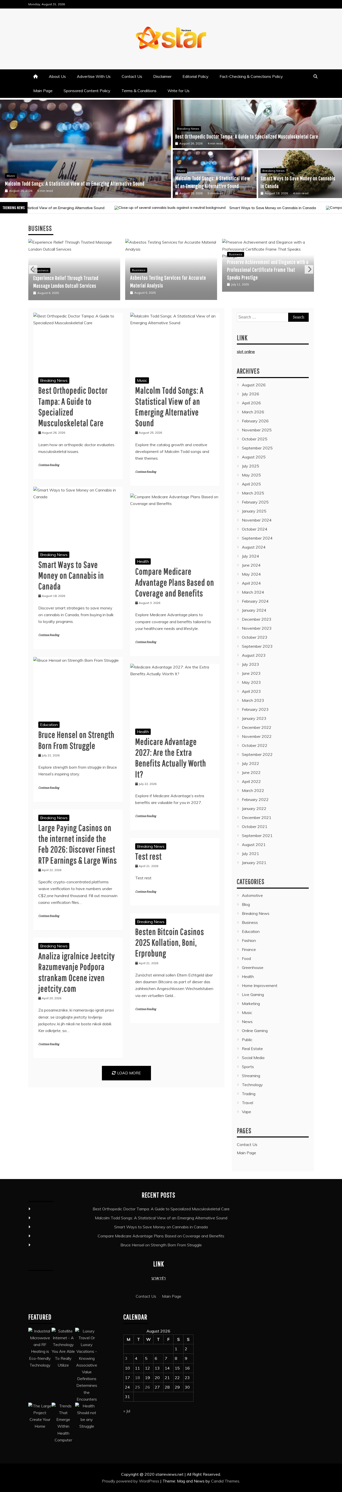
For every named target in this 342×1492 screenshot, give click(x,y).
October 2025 (254, 438)
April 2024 (251, 583)
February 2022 (255, 799)
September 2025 (257, 447)
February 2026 (255, 420)
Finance (249, 949)
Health (143, 561)
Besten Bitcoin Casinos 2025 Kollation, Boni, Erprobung (169, 942)
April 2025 (251, 483)
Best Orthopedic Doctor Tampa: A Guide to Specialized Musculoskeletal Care (246, 136)
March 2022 (253, 790)
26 (147, 1387)
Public (247, 1039)
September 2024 (257, 538)
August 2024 (254, 547)
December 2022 (256, 727)
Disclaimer (162, 76)
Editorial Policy (196, 76)
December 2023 (256, 619)
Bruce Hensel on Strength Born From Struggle (161, 1244)
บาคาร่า (158, 1277)
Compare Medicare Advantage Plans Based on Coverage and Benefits (174, 582)
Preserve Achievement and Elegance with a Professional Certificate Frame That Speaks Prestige (171, 269)
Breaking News (18, 176)
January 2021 (254, 862)
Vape (246, 1111)
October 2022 (254, 745)
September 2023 (257, 646)
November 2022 (257, 736)
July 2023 (250, 664)
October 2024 (254, 529)
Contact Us (132, 76)
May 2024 (251, 574)
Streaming (251, 1075)
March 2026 (253, 411)
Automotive (252, 895)
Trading (248, 1093)
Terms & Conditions (138, 90)
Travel (247, 1102)
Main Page (43, 90)
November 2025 (257, 429)
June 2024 (251, 565)
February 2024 (255, 601)
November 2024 (257, 520)
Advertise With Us (94, 76)
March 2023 (253, 700)
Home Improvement (259, 985)
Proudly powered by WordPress (131, 1480)
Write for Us (178, 90)
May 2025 (251, 474)
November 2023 (257, 628)
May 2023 (251, 682)
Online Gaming (255, 1030)
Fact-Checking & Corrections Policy (251, 76)
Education (49, 724)
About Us (57, 76)
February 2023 (255, 709)
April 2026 (251, 402)
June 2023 (251, 673)
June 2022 (251, 772)
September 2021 (257, 835)
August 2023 (254, 655)
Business (42, 270)
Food (246, 958)
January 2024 (254, 610)
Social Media (253, 1057)
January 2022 (254, 808)
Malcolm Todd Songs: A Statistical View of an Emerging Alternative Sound (161, 1217)
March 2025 (253, 492)
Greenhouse (252, 967)
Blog (246, 904)
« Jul (126, 1410)
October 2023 (254, 637)
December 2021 (256, 817)
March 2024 (253, 592)
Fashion (249, 940)
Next (309, 269)
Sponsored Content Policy (87, 90)
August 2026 (254, 384)
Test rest (148, 856)
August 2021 (254, 844)
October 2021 (254, 826)
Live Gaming (253, 994)
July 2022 (250, 763)
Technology (252, 1084)
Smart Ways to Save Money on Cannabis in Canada (52, 183)
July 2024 (250, 556)
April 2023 (251, 691)
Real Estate (252, 1048)
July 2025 (250, 465)
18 (137, 1377)
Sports (248, 1066)
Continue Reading (48, 465)
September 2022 (257, 754)
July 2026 (250, 393)
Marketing (251, 1003)
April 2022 (251, 781)
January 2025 (254, 511)
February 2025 (255, 502)
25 (137, 1387)
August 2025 (254, 456)
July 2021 (250, 853)
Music (181, 171)
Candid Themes (225, 1480)
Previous (33, 269)
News (247, 1021)
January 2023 (254, 718)
